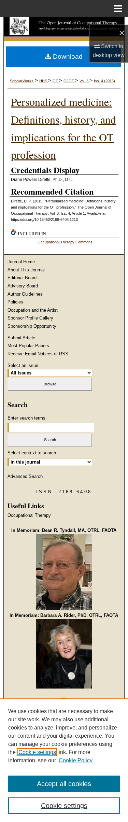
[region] (64, 760)
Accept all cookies (64, 784)
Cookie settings (37, 752)
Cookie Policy (76, 760)
